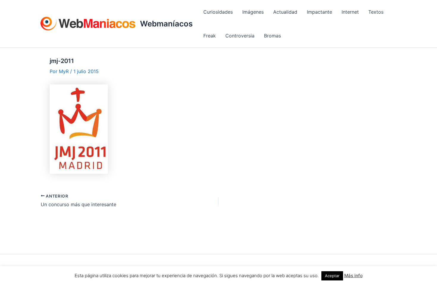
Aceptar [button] (332, 275)
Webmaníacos (166, 23)
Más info (353, 275)
